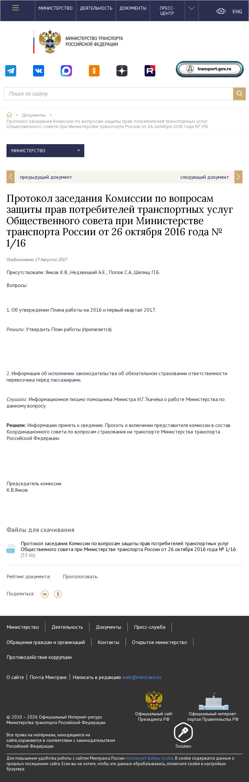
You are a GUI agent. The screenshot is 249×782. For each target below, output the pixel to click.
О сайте (15, 677)
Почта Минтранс (48, 677)
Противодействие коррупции (39, 657)
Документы (132, 8)
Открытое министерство (159, 642)
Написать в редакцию (117, 677)
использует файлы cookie (149, 758)
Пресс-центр (167, 10)
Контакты (108, 642)
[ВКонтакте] (47, 594)
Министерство (56, 8)
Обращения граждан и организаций (45, 642)
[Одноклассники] (60, 594)
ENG (237, 11)
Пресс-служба (149, 627)
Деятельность (96, 8)
